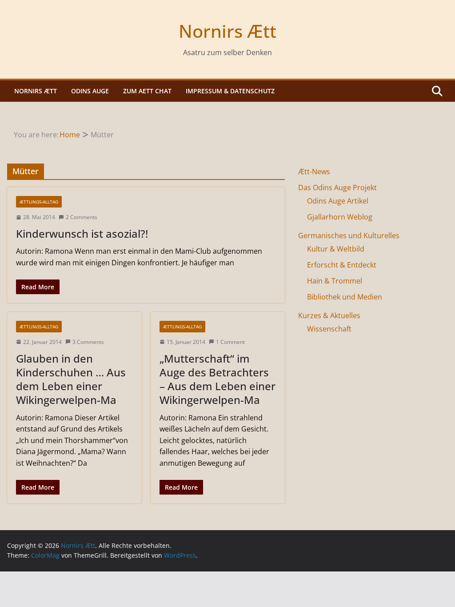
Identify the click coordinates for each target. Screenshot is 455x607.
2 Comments (81, 217)
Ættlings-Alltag (39, 202)
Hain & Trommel (334, 281)
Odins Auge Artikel (337, 201)
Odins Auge (90, 91)
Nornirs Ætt (227, 31)
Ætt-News (314, 171)
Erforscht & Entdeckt (341, 265)
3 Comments (88, 342)
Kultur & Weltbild (335, 249)
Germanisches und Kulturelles (348, 235)
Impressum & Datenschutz (230, 91)
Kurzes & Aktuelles (329, 315)
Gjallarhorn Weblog (339, 217)
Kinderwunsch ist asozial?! (82, 233)
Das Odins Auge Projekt (337, 187)
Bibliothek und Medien (344, 297)
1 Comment (230, 342)
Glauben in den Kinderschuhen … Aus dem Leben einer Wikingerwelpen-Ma (71, 379)
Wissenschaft (329, 329)
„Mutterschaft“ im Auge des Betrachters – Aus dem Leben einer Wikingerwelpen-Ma (217, 379)
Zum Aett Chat (147, 91)
